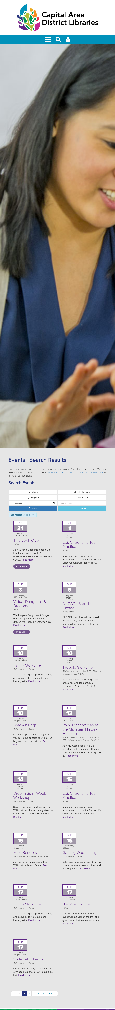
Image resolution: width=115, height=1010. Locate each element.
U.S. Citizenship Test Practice (79, 544)
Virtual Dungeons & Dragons (29, 603)
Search (34, 508)
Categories (82, 497)
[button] (58, 40)
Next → (52, 993)
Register (21, 566)
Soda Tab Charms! (28, 959)
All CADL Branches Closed (78, 605)
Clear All (82, 508)
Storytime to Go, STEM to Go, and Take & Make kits (75, 472)
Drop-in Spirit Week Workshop (29, 795)
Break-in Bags (25, 725)
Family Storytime (27, 665)
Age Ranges (32, 497)
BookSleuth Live (76, 904)
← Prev (16, 993)
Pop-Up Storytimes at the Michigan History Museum (80, 729)
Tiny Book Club (26, 540)
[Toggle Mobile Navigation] (48, 39)
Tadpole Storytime (77, 667)
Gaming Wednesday (79, 852)
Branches (32, 492)
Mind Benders (25, 852)
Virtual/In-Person (81, 492)
